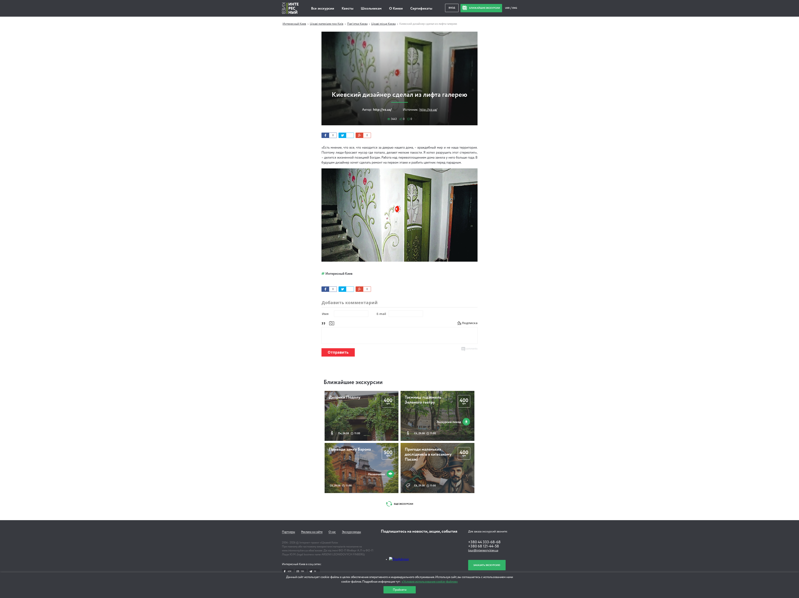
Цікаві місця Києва (383, 23)
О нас (332, 532)
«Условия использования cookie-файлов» (430, 581)
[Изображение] (332, 323)
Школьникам (371, 8)
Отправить (338, 352)
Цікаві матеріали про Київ (326, 23)
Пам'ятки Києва (357, 23)
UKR (507, 8)
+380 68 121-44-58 (483, 546)
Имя (325, 314)
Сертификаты (421, 8)
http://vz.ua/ (428, 110)
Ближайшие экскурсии (353, 382)
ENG (514, 8)
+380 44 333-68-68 (484, 542)
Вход (452, 8)
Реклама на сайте (312, 532)
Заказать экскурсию (486, 565)
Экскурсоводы (351, 532)
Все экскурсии (322, 8)
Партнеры (288, 532)
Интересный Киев (294, 23)
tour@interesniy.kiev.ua (483, 550)
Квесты (347, 8)
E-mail (381, 314)
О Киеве (396, 8)
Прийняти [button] (399, 589)
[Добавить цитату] (324, 323)
